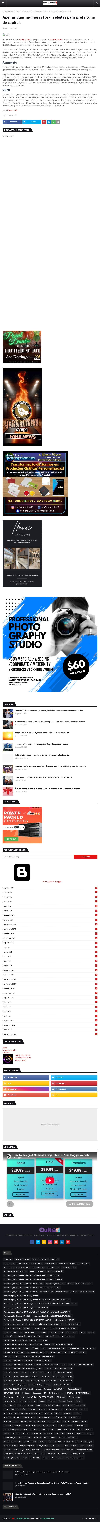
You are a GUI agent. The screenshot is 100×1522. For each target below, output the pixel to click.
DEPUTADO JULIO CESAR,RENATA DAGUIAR (57, 1377)
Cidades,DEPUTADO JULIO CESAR (16, 1348)
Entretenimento (74, 1397)
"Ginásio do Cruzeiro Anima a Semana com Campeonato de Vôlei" (43, 1494)
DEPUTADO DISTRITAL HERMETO (81, 1365)
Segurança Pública (77, 1454)
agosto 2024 (50, 997)
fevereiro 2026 (50, 915)
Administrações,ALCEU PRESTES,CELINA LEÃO (46, 1271)
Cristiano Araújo (74, 1348)
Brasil (75, 1332)
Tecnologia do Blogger (51, 881)
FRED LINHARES (9, 1405)
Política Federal (50, 1437)
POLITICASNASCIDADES (12, 1442)
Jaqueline (77, 1413)
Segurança (51, 1454)
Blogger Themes (23, 1518)
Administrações (53, 1267)
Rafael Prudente (30, 1442)
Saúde (82, 1446)
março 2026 (50, 911)
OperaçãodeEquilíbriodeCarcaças (80, 1433)
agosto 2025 (50, 943)
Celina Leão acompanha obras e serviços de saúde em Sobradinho (43, 777)
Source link (12, 110)
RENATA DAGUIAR (10, 1446)
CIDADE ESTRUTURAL (66, 1336)
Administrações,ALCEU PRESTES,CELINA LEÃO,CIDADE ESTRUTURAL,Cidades (31, 1275)
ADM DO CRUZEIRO (22, 1259)
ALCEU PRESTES (40, 1328)
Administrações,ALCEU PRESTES (15, 1271)
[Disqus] (50, 229)
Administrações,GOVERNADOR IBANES (18, 1328)
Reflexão (42, 1442)
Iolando (58, 1413)
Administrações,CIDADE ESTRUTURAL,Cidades (21, 1296)
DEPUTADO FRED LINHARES (41, 1373)
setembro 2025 (50, 938)
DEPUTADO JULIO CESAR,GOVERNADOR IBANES (21, 1377)
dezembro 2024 (50, 979)
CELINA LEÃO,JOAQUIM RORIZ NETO (30, 1336)
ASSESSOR (52, 1332)
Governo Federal (55, 1409)
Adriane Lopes (56, 39)
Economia (20, 1397)
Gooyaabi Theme (47, 1518)
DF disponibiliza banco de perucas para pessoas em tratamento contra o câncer (50, 721)
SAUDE (73, 1446)
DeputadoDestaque (43, 1389)
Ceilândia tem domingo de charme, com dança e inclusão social (42, 755)
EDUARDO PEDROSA (46, 1397)
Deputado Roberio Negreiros (15, 1385)
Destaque (26, 1393)
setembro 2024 (50, 993)
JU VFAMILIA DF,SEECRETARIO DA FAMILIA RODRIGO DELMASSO (26, 1421)
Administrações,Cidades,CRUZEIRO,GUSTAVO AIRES (52, 1316)
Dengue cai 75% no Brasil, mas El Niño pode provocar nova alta (42, 733)
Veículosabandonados (75, 1458)
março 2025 (50, 965)
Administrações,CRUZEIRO (64, 1320)
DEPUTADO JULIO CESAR (63, 1373)
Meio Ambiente (80, 1425)
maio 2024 (50, 1011)
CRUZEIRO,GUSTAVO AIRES (13, 1352)
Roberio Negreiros (27, 1446)
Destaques (37, 1393)
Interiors (48, 1413)
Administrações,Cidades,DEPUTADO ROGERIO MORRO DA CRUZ (27, 1320)
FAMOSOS (51, 1401)
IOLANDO (67, 1413)
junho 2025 (50, 952)
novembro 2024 (50, 984)
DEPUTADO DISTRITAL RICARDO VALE (58, 1369)
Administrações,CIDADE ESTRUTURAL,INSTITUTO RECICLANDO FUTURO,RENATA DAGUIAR (37, 1312)
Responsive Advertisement (50, 1124)
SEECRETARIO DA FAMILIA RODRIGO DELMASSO (21, 1454)
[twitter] (74, 1077)
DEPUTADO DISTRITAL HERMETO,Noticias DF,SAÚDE (23, 1369)
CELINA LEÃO (8, 1336)
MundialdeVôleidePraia (65, 1429)
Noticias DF (17, 11)
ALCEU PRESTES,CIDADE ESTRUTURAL (63, 1328)
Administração (38, 1267)
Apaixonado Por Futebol (13, 1332)
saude (66, 1446)
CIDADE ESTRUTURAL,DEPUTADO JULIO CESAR (21, 1340)
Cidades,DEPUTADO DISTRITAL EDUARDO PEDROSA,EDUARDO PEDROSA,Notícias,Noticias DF (38, 1344)
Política (28, 1437)
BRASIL (82, 1332)
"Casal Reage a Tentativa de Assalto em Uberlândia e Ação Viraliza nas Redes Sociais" (51, 1483)
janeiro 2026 (50, 920)
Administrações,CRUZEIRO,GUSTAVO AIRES (19, 1324)
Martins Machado (65, 1425)
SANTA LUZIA (55, 1446)
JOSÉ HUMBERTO (60, 1417)
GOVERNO (42, 1409)
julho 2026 (50, 892)
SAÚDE (90, 1446)
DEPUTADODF (59, 1389)
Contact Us (93, 1518)
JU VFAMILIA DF (74, 1417)
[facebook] (26, 1077)
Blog (68, 1332)
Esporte (23, 1401)
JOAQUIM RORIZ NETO (12, 1417)
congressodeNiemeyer (56, 1348)
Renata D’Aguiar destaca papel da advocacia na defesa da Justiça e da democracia (50, 766)
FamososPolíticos (65, 1401)
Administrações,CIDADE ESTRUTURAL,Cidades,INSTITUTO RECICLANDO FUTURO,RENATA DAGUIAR (40, 1304)
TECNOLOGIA (35, 1458)
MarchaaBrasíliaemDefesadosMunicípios (41, 1425)
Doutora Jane (9, 1397)
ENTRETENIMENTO (10, 1401)
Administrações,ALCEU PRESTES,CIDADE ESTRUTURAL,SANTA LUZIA (28, 1292)
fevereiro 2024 (50, 1025)
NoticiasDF (48, 1433)
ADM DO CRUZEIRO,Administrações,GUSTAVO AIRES (23, 1263)
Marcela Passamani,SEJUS (13, 1425)
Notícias (16, 1433)
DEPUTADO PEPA (66, 1381)
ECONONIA (31, 1397)
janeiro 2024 (50, 1030)
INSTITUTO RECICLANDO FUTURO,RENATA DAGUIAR (23, 1413)
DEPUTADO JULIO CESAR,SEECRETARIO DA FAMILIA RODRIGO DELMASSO (30, 1381)
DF (45, 1393)
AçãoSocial (8, 1259)
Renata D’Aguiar (86, 1442)
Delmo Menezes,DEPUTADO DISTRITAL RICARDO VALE (46, 1352)
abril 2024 (50, 1016)
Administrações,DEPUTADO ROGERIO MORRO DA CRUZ (59, 1324)
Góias (30, 1405)
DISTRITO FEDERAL (82, 1393)
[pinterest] (74, 1083)
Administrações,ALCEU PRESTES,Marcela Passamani (75, 1292)
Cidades (44, 1340)
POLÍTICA (37, 1437)
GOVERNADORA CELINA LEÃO (15, 1409)
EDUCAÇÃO (61, 1397)
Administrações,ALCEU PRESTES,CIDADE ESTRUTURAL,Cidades (68, 1283)
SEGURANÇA (62, 1454)
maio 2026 (50, 901)
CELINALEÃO (50, 1336)
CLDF (43, 1348)
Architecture (29, 1332)
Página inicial (7, 11)
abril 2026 (50, 906)
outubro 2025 (50, 933)
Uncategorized (57, 1458)
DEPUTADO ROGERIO (61, 1385)
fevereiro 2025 (50, 970)
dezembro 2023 (50, 1034)
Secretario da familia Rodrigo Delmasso (58, 1450)
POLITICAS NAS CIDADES (68, 1437)
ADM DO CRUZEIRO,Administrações (46, 1259)
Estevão (42, 1401)
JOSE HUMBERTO (44, 1417)
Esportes (32, 1401)
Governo (32, 1409)
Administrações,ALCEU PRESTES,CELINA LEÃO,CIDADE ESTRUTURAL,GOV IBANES (33, 1279)
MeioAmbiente (47, 1429)
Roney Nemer (42, 1446)
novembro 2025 (50, 929)
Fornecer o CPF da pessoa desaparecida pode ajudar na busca (41, 744)
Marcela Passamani (79, 1421)
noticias (7, 1433)
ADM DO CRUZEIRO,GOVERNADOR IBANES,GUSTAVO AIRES (66, 1263)
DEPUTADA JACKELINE (77, 1352)
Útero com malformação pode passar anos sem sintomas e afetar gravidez (47, 788)
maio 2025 (50, 956)
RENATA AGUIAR (55, 1442)
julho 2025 (50, 947)
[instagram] (26, 1089)
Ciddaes (35, 1348)
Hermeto (83, 1409)
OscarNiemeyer (9, 1437)
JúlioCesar (56, 1421)
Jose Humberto (29, 1417)
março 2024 (50, 1020)
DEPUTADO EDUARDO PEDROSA (16, 1373)
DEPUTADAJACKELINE (11, 1356)
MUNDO (88, 1429)
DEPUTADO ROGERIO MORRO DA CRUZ (18, 1389)
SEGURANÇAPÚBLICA (11, 1458)
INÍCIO (84, 1518)
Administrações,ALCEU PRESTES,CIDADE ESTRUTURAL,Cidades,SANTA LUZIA (31, 1288)
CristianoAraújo (89, 1348)
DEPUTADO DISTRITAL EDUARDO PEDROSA (38, 1356)
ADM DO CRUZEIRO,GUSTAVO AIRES (17, 1267)
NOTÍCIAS (25, 1433)
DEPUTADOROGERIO (11, 1393)
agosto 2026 (50, 888)
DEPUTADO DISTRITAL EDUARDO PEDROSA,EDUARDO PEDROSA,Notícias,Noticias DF (35, 1365)
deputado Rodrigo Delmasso (40, 1385)
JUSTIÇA (66, 1421)
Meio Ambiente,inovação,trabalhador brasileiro (21, 1429)
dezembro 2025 (50, 924)
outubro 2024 (50, 988)
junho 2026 (50, 897)
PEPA (20, 1437)
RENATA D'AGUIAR (70, 1442)
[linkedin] (62, 1242)
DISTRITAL (69, 1393)
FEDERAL (78, 1401)
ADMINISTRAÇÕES (68, 1267)
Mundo (79, 1429)
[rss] (26, 1083)
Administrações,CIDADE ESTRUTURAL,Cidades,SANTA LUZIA (26, 1308)
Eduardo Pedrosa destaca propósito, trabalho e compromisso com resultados (49, 710)
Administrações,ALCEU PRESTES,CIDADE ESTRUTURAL (23, 1283)
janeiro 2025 (50, 975)
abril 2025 (50, 961)
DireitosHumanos (55, 1393)
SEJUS (25, 1458)
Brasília (91, 1332)
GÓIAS (38, 1405)
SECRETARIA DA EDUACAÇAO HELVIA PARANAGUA (22, 1450)
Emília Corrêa (24, 39)
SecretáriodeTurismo (84, 1450)
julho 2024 (50, 1002)
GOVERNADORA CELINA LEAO (74, 1405)
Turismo (46, 1458)
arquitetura (42, 1332)
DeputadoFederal (74, 1389)
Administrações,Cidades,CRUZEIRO (17, 1316)
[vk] (74, 1089)
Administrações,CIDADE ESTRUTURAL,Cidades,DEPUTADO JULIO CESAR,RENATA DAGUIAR (37, 1300)
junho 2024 (50, 1007)
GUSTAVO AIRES (71, 1409)
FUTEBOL (21, 1405)
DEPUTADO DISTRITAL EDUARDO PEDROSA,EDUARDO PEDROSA (27, 1360)
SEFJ (42, 1454)
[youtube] (26, 1095)
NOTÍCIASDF (59, 1433)
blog (61, 1332)
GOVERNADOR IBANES (52, 1405)
